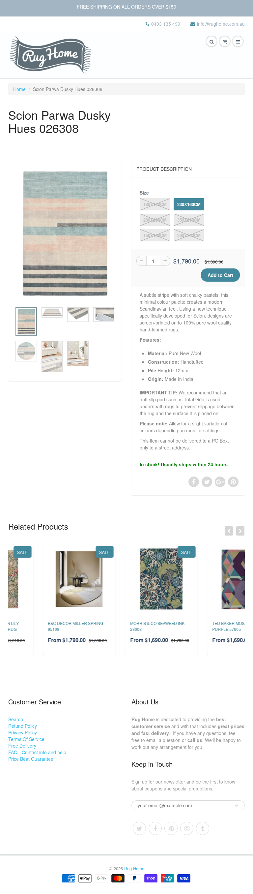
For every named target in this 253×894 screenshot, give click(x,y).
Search (15, 719)
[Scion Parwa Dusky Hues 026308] (65, 233)
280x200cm (155, 220)
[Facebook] (155, 828)
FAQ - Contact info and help (37, 752)
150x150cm (155, 235)
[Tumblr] (202, 828)
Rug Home (134, 868)
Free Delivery (22, 745)
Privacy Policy (22, 732)
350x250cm (189, 220)
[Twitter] (139, 828)
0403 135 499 (165, 23)
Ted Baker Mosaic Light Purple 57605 (204, 626)
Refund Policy (22, 726)
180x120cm (155, 204)
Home (19, 89)
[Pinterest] (171, 828)
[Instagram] (186, 828)
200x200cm (189, 235)
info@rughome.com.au (221, 23)
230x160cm (189, 204)
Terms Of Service (26, 739)
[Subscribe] (236, 805)
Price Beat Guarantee (30, 758)
